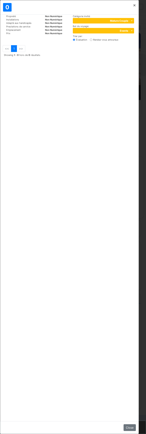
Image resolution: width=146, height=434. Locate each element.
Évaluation (81, 39)
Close (130, 427)
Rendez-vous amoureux (105, 39)
